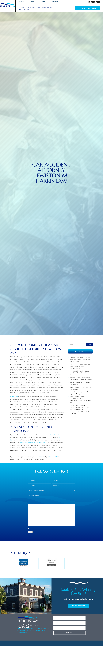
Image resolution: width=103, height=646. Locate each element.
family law (23, 442)
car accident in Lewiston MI (49, 435)
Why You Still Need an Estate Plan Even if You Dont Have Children (80, 373)
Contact (26, 9)
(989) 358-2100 (44, 3)
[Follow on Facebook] (89, 2)
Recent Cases (41, 7)
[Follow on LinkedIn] (97, 2)
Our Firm (21, 7)
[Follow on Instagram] (94, 2)
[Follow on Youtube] (99, 2)
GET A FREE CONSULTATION (78, 605)
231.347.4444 (53, 457)
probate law (41, 442)
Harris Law (14, 396)
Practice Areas (31, 7)
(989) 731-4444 (33, 3)
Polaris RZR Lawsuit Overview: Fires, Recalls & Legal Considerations (80, 366)
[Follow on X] (92, 2)
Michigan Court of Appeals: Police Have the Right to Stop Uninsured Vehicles (80, 407)
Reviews (49, 7)
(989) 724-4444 (55, 3)
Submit (30, 532)
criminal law (32, 442)
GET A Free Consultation (87, 8)
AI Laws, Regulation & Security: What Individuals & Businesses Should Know (80, 359)
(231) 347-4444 (22, 3)
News (20, 9)
